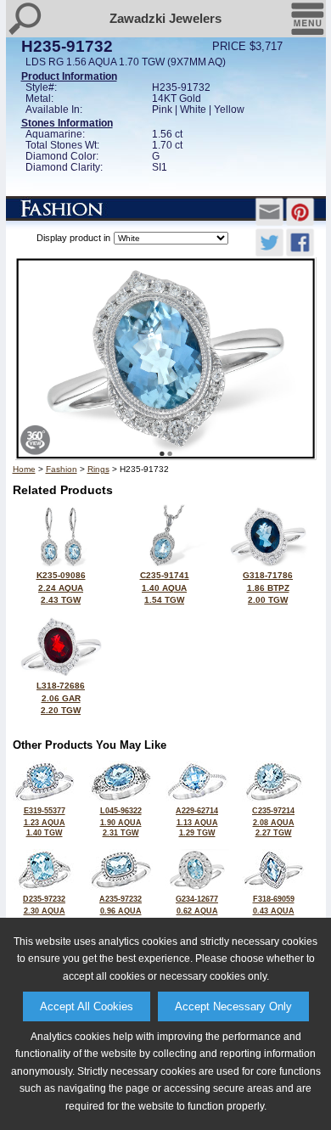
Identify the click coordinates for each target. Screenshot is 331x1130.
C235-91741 (164, 587)
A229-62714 (197, 822)
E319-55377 (44, 822)
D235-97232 (44, 910)
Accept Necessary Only (233, 1006)
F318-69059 (274, 910)
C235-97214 (273, 822)
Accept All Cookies (86, 1006)
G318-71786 (268, 587)
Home (24, 469)
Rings (98, 469)
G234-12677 (197, 910)
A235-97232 (120, 910)
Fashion (61, 469)
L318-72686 (60, 698)
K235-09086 (61, 587)
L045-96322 (121, 822)
